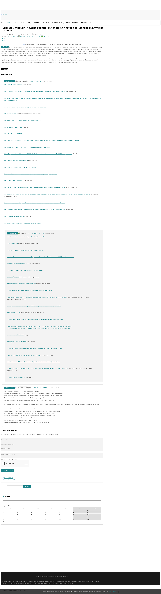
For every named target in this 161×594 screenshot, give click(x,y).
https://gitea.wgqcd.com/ (34, 223)
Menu (2, 27)
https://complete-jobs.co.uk (49, 174)
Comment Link (10, 81)
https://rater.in (58, 348)
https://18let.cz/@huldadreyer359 (13, 127)
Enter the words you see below (9, 459)
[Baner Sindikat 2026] (9, 480)
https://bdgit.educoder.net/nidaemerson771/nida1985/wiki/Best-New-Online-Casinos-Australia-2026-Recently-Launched (38, 154)
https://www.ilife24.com (36, 270)
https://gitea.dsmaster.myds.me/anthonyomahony (21, 283)
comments (37, 34)
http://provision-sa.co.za (11, 114)
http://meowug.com (12, 243)
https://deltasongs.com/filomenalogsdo (18, 290)
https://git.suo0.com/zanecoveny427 (14, 180)
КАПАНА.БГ (4, 487)
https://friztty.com (31, 167)
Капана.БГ (10, 34)
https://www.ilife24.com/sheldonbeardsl (18, 270)
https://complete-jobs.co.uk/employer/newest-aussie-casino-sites (23, 174)
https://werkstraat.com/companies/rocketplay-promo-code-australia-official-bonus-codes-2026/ (34, 257)
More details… (113, 592)
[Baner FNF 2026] (8, 478)
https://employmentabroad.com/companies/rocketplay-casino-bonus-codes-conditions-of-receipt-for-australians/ (39, 326)
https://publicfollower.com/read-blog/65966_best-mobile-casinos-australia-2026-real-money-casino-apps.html (35, 187)
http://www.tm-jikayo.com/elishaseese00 (15, 120)
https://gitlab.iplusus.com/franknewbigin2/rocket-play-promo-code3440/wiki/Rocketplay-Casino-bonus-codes (38, 368)
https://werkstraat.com (67, 257)
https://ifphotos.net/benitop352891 (14, 85)
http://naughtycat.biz (13, 277)
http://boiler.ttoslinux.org (14, 313)
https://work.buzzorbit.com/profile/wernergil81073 (18, 107)
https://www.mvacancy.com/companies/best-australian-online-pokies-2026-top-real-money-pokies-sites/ (34, 140)
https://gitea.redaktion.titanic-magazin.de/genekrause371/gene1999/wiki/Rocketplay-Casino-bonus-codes (37, 297)
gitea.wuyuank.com (36, 81)
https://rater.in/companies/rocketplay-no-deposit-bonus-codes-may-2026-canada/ (30, 348)
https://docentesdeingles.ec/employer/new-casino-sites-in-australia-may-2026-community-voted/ (31, 98)
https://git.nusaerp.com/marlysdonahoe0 (18, 250)
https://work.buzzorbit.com (40, 107)
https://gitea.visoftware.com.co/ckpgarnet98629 (20, 306)
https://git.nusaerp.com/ (37, 250)
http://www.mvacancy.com (71, 140)
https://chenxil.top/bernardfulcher (16, 237)
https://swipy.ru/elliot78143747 (15, 335)
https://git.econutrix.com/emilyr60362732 (18, 263)
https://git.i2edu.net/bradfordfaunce (17, 342)
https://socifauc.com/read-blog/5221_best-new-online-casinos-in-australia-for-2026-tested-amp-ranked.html (34, 203)
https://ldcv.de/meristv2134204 (13, 134)
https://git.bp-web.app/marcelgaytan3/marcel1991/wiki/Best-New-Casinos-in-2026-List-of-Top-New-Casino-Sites (35, 91)
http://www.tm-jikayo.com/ (35, 120)
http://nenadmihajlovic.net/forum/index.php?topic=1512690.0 (24, 355)
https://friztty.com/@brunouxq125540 (14, 167)
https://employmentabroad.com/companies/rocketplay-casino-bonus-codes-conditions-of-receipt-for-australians (39, 328)
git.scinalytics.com (38, 233)
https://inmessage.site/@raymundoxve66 (16, 160)
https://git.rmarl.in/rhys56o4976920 (17, 377)
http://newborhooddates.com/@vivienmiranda (20, 362)
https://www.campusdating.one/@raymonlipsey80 (18, 147)
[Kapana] (4, 15)
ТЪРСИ (27, 487)
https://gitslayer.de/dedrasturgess (14, 216)
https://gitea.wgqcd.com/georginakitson (15, 223)
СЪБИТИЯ (5, 46)
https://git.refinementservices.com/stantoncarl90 (21, 319)
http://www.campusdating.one (41, 147)
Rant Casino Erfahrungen (41, 387)
